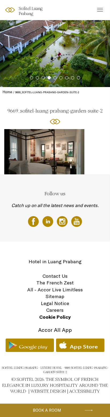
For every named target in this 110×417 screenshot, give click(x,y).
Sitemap (55, 296)
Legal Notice (55, 303)
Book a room (47, 410)
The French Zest (55, 283)
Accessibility (84, 391)
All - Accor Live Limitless (55, 290)
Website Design (48, 391)
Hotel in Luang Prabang (55, 261)
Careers (55, 310)
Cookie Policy (55, 317)
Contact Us (55, 276)
